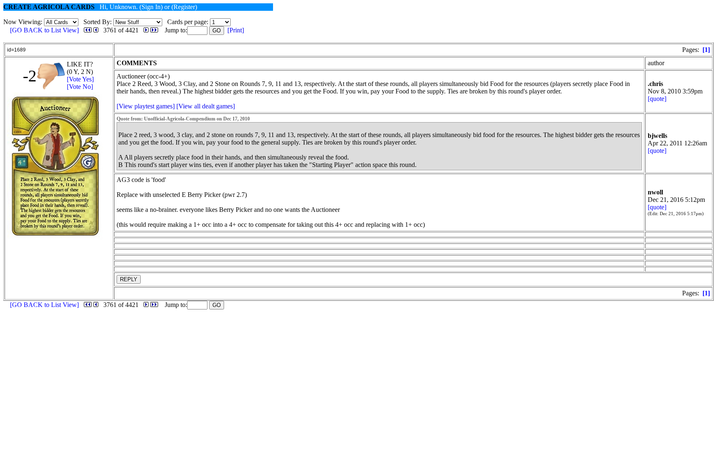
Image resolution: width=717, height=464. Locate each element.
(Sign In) (151, 6)
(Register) (184, 6)
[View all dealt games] (205, 106)
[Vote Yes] (80, 79)
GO (216, 30)
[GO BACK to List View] (44, 30)
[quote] (657, 98)
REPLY (128, 279)
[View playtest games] (146, 106)
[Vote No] (80, 86)
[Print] (235, 30)
